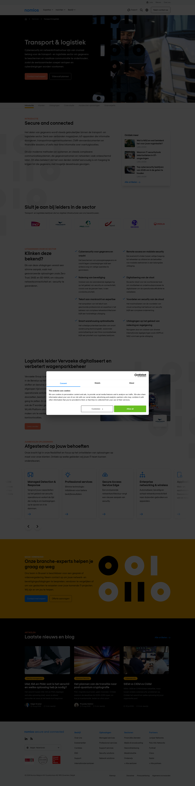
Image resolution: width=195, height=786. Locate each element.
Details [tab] (97, 383)
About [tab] (131, 383)
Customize (96, 409)
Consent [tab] (63, 383)
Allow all (130, 409)
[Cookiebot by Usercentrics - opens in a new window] (136, 375)
